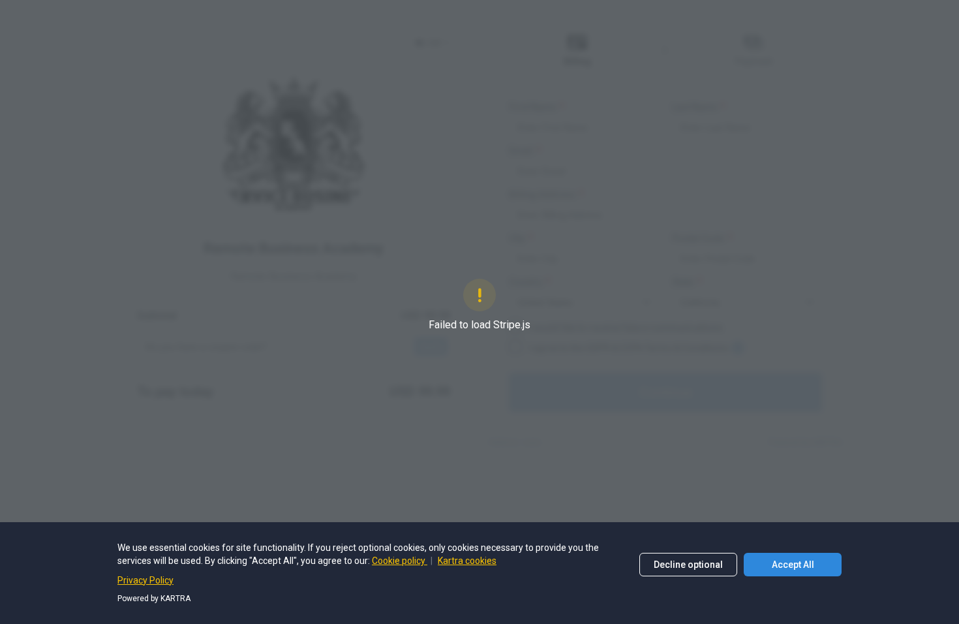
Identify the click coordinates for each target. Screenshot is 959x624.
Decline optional (688, 564)
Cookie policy (399, 560)
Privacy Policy (145, 580)
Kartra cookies (467, 560)
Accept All (793, 564)
